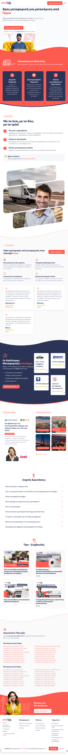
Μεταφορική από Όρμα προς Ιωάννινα (13, 681)
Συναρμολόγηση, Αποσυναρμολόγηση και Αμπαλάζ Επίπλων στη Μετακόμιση (49, 571)
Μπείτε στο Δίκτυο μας (25, 723)
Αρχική (4, 722)
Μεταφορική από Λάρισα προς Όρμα (13, 654)
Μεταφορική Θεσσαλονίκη (55, 740)
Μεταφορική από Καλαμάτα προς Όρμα (45, 652)
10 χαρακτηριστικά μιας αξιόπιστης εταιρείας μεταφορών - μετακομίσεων (50, 601)
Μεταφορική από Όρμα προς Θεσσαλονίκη (15, 671)
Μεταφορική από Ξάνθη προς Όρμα (44, 654)
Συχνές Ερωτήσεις (29, 159)
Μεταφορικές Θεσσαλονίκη (56, 429)
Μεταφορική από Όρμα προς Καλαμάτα (45, 675)
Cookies (23, 748)
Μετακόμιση (55, 723)
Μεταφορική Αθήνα (57, 737)
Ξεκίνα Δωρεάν (55, 252)
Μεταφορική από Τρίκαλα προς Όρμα (13, 662)
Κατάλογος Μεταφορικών (7, 725)
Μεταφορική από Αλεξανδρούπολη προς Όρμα (47, 646)
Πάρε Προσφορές (55, 3)
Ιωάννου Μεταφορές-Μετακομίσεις (57, 386)
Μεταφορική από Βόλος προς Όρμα (13, 656)
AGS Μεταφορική (42, 384)
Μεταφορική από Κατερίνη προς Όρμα (45, 650)
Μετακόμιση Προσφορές (55, 734)
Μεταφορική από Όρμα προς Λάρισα (13, 677)
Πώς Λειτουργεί (39, 723)
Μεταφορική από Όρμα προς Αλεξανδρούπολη (47, 669)
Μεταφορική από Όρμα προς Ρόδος (44, 679)
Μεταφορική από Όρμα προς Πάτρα (13, 673)
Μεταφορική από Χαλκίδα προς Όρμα (13, 660)
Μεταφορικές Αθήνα (43, 430)
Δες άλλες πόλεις (42, 454)
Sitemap (5, 731)
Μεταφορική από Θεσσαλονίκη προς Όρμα (15, 648)
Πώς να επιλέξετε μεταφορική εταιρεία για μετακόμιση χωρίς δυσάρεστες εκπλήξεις (16, 571)
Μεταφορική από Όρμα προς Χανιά (44, 681)
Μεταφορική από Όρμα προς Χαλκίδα (13, 683)
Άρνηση (62, 748)
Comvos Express (58, 362)
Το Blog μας (6, 729)
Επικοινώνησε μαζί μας (9, 734)
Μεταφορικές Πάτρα (43, 448)
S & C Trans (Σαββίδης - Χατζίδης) (40, 364)
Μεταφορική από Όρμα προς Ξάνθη (44, 677)
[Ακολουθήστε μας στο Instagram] (67, 751)
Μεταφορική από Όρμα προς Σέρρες (45, 671)
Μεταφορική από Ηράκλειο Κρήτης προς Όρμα (16, 652)
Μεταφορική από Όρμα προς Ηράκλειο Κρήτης (16, 675)
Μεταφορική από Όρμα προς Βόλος (13, 679)
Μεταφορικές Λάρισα (58, 448)
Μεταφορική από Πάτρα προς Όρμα (13, 650)
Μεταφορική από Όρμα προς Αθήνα (13, 669)
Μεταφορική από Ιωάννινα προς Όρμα (13, 658)
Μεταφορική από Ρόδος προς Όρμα (44, 656)
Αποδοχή (53, 748)
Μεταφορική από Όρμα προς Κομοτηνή (45, 683)
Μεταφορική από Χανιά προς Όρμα (44, 658)
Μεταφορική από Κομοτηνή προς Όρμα (45, 660)
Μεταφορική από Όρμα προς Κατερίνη (45, 673)
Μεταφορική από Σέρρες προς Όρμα (45, 648)
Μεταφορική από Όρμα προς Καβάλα (45, 685)
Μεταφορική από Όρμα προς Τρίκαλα (13, 685)
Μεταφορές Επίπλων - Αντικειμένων (58, 730)
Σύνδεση (21, 728)
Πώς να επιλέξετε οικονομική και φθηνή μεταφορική (17, 601)
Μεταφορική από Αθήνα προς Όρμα (13, 646)
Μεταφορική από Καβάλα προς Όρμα (45, 662)
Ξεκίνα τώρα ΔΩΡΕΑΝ (13, 28)
